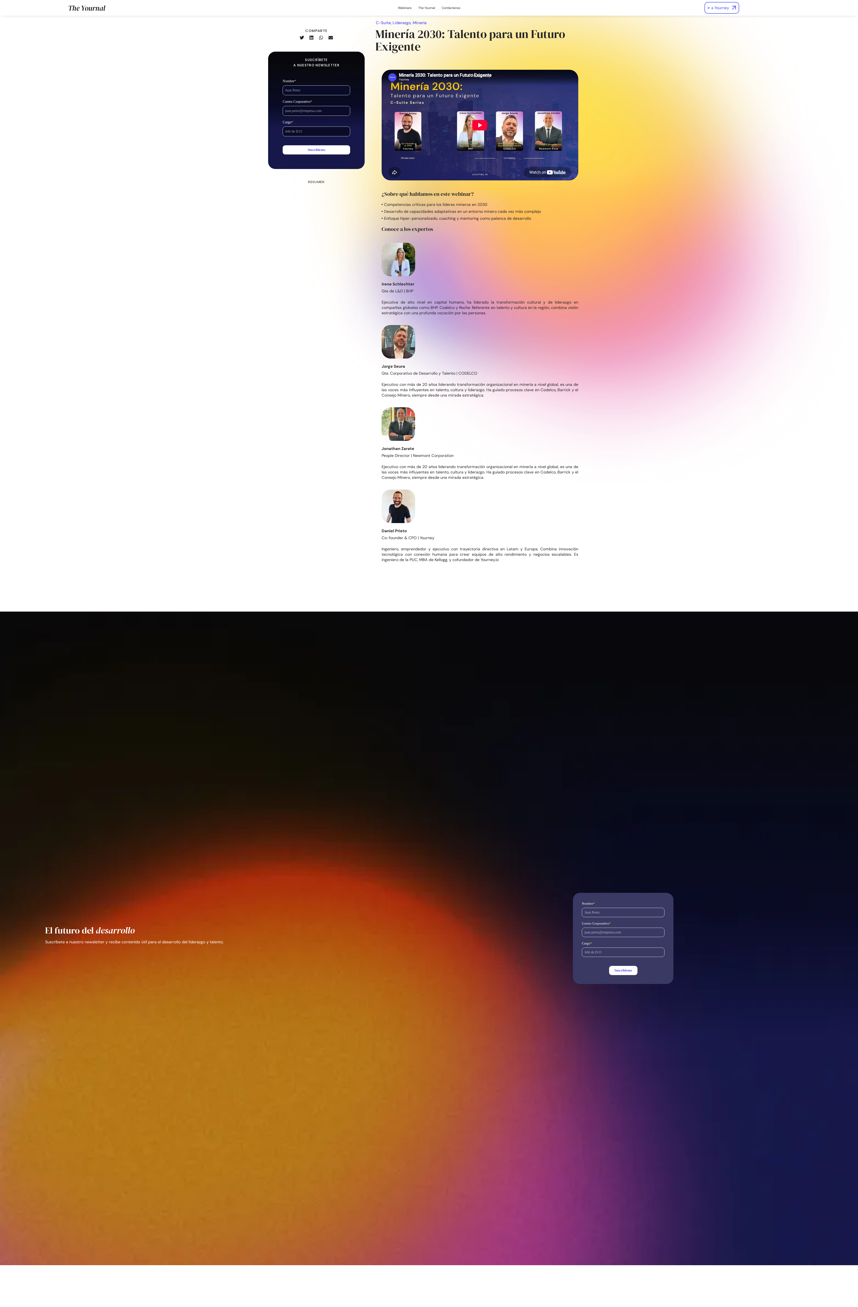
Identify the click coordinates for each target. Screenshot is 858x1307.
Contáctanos (451, 8)
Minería (420, 22)
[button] (302, 38)
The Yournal (426, 8)
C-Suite (383, 22)
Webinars (405, 8)
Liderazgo (402, 22)
